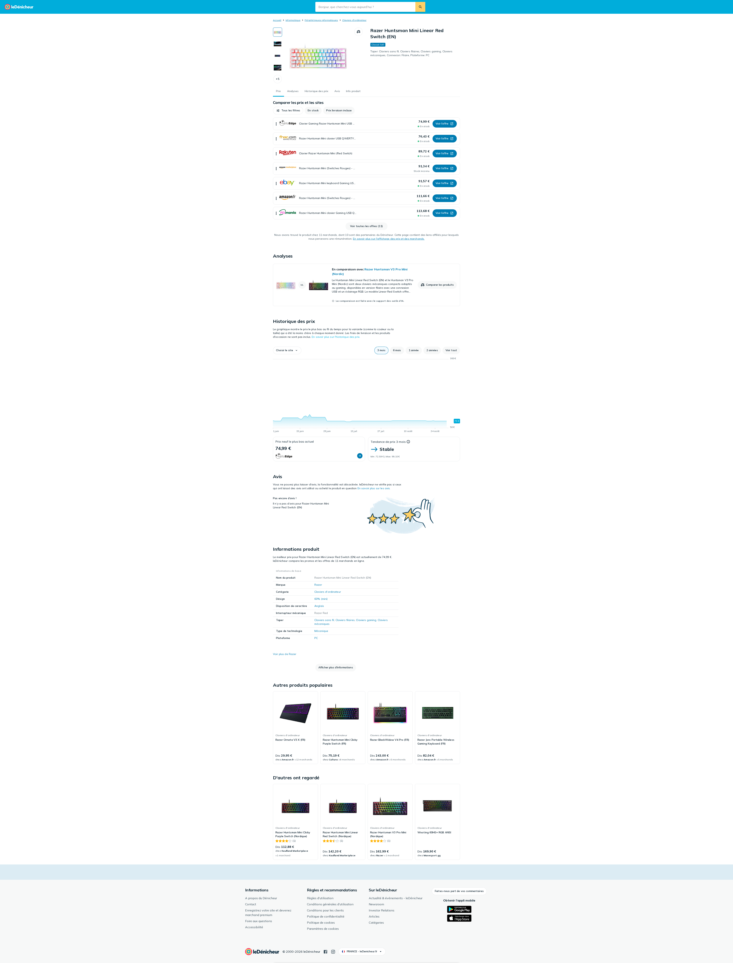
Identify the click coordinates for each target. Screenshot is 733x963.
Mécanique (321, 631)
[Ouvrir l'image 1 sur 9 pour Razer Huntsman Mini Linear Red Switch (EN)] (318, 56)
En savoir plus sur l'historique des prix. (336, 337)
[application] (366, 395)
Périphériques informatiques (321, 20)
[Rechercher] (420, 7)
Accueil (277, 20)
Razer (318, 584)
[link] (366, 285)
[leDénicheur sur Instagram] (333, 951)
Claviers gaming (366, 620)
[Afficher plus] (276, 123)
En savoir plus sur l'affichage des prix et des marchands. (389, 238)
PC (316, 638)
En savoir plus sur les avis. (374, 488)
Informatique (293, 20)
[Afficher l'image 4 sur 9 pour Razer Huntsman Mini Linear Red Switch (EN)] (277, 67)
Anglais (319, 606)
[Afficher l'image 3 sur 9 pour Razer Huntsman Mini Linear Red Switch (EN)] (277, 55)
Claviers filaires (345, 620)
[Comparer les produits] (358, 31)
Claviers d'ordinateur (354, 20)
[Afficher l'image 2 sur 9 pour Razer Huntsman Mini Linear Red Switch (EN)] (277, 44)
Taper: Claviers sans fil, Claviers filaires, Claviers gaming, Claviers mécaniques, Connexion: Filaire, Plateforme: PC (411, 53)
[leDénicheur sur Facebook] (325, 951)
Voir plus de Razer (284, 654)
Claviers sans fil (324, 620)
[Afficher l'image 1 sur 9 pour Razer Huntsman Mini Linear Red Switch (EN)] (277, 32)
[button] (277, 79)
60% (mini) (321, 599)
